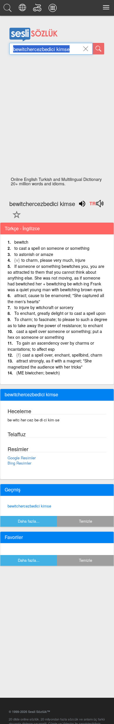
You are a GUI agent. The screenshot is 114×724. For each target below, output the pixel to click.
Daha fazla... (28, 521)
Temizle (85, 521)
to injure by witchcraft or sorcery (43, 307)
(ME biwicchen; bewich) (38, 373)
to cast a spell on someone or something (51, 248)
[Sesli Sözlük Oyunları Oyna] (38, 9)
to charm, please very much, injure (53, 260)
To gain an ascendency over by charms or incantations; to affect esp (51, 346)
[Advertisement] (57, 117)
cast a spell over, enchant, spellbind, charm (62, 355)
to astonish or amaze (33, 254)
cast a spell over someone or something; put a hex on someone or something (55, 334)
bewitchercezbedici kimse (29, 506)
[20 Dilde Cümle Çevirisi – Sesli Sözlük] (23, 9)
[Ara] (98, 49)
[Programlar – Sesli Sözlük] (53, 9)
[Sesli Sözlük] (8, 9)
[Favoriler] (15, 218)
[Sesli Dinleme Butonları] (96, 205)
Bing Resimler (19, 463)
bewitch (21, 242)
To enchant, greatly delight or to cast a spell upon (60, 313)
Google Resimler (22, 457)
